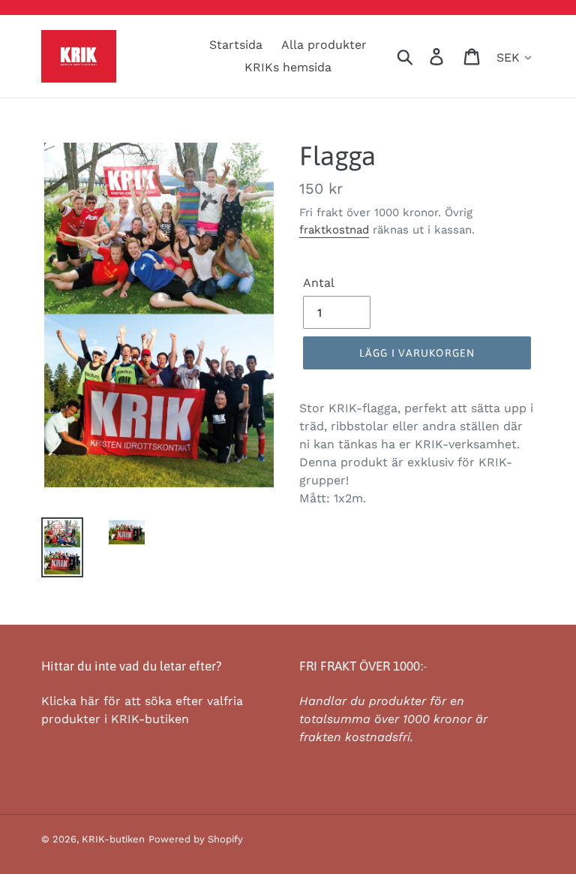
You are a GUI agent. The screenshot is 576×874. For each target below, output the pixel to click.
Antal (318, 283)
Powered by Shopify (195, 839)
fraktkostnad (334, 230)
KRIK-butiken (113, 839)
